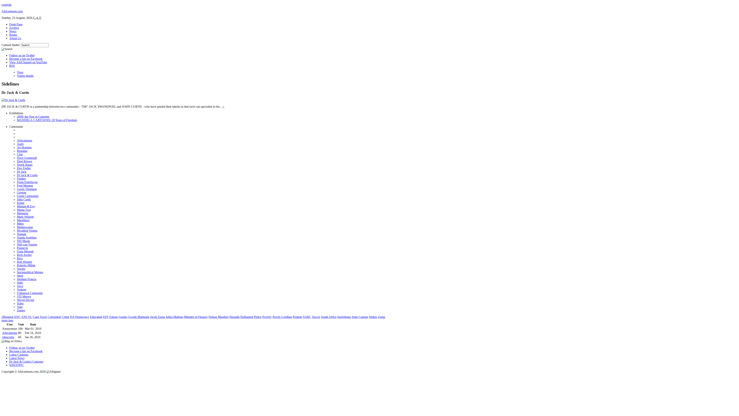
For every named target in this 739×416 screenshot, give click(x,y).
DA (72, 317)
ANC (17, 317)
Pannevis (22, 248)
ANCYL (26, 317)
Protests (297, 317)
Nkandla (234, 317)
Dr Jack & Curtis (27, 175)
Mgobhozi (23, 220)
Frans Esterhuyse (27, 182)
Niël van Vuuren (27, 244)
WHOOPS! (16, 365)
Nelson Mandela (218, 317)
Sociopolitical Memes (30, 272)
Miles (20, 223)
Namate (21, 234)
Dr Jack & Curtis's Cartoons (26, 361)
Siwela (21, 268)
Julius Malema (174, 317)
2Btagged (7, 317)
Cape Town (40, 317)
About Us (15, 38)
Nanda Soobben (27, 237)
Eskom (113, 317)
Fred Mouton (25, 185)
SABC (307, 317)
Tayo (20, 286)
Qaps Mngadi (25, 251)
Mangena (22, 213)
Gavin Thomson (27, 189)
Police (258, 317)
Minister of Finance (196, 317)
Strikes (373, 317)
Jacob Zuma (157, 317)
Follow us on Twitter (22, 55)
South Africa (328, 317)
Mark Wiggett (25, 216)
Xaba (20, 303)
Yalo (20, 307)
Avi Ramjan (24, 147)
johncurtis (8, 337)
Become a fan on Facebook (26, 58)
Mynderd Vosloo (27, 230)
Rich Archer (24, 255)
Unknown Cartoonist (30, 293)
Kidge (20, 203)
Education (96, 317)
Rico (20, 258)
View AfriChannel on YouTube (28, 62)
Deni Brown (24, 161)
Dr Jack (21, 171)
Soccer (316, 317)
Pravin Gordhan (282, 317)
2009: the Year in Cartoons (33, 116)
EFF (106, 317)
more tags (7, 320)
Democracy (82, 317)
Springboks (344, 317)
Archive (14, 27)
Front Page (16, 24)
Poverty (267, 317)
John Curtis (24, 199)
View (20, 72)
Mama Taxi (24, 209)
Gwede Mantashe (138, 317)
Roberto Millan (26, 265)
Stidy (20, 282)
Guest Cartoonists (27, 196)
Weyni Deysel (25, 300)
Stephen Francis (26, 279)
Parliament (246, 317)
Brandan (22, 151)
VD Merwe (24, 296)
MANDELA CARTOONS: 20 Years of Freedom (47, 120)
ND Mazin (23, 241)
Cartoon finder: (11, 45)
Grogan (21, 192)
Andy (20, 144)
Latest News (16, 358)
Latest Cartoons (18, 354)
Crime (65, 317)
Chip (20, 154)
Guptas (123, 317)
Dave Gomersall (27, 157)
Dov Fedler (24, 168)
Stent (20, 275)
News (12, 31)
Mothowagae (25, 227)
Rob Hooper (24, 261)
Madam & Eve (26, 206)
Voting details (25, 75)
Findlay (21, 178)
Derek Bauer (25, 164)
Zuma (381, 317)
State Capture (360, 317)
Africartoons (24, 140)
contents (7, 4)
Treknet (21, 289)
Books (13, 34)
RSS (12, 65)
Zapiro (21, 310)
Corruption (54, 317)
